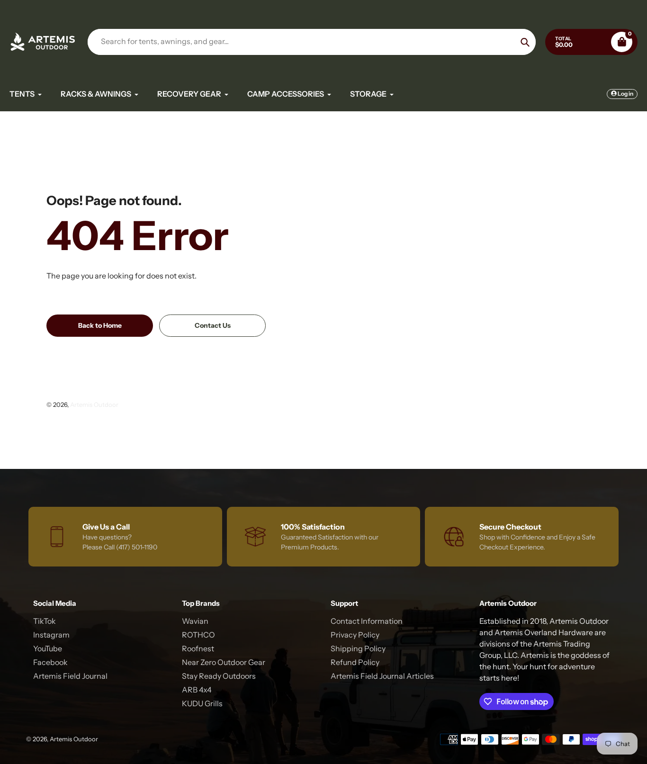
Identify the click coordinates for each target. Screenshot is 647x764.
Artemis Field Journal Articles (382, 676)
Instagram (51, 634)
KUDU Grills (202, 703)
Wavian (195, 621)
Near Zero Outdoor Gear (223, 662)
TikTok (44, 621)
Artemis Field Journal (70, 676)
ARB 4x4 (197, 689)
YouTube (47, 648)
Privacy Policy (355, 634)
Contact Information (367, 621)
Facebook (50, 662)
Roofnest (198, 648)
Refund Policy (355, 662)
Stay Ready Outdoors (219, 676)
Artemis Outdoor (94, 404)
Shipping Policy (358, 648)
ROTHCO (198, 634)
